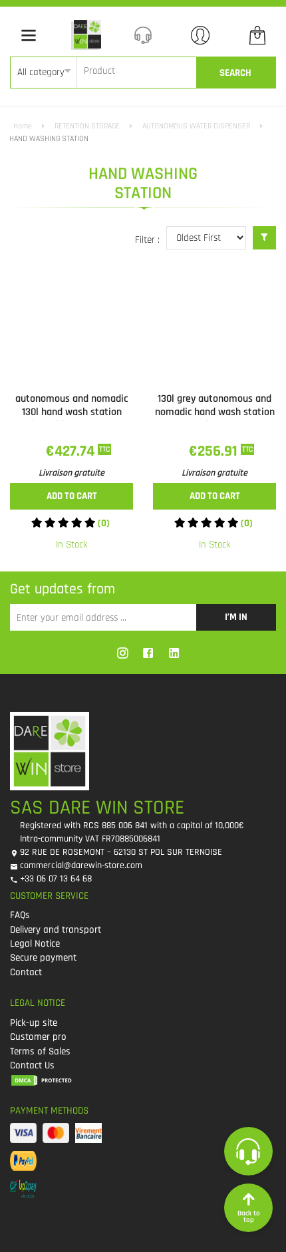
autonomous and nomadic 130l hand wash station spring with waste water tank (71, 419)
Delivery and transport (55, 929)
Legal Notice (35, 943)
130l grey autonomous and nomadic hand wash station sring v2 (215, 412)
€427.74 (72, 451)
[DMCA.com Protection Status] (138, 1079)
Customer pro (38, 1036)
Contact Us (32, 1065)
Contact (26, 972)
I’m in (236, 617)
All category (41, 72)
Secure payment (43, 957)
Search (235, 73)
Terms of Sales (40, 1051)
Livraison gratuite (71, 473)
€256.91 (215, 451)
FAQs (20, 915)
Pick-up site (33, 1023)
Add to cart (72, 496)
